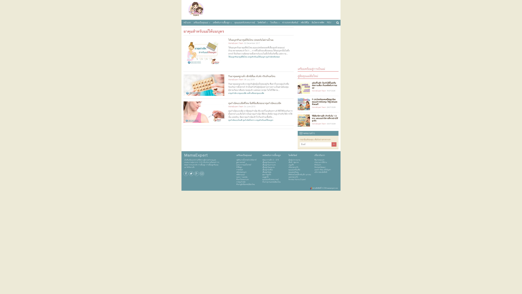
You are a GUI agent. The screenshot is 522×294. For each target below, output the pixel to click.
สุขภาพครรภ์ (240, 162)
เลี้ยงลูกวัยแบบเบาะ (269, 162)
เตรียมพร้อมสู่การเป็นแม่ (311, 69)
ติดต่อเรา (317, 165)
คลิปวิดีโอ (305, 22)
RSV (329, 22)
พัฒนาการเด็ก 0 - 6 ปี (270, 160)
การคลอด (239, 170)
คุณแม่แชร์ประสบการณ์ (244, 22)
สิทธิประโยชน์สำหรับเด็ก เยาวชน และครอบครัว (299, 175)
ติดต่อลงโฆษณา (320, 167)
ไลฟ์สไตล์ (262, 22)
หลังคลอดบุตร (241, 172)
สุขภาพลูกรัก (266, 174)
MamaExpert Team (235, 43)
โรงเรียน (274, 22)
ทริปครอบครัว (293, 167)
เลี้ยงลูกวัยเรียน (267, 170)
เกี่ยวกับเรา (319, 155)
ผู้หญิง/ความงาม (294, 160)
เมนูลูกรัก (265, 177)
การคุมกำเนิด (241, 182)
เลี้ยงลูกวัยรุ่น (266, 172)
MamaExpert (196, 9)
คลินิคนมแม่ (240, 174)
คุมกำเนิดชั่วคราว (249, 120)
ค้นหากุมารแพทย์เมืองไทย (271, 182)
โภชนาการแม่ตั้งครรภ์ (243, 165)
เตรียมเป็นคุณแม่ (201, 22)
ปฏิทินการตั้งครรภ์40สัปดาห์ (246, 160)
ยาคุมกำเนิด (232, 93)
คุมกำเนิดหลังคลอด (273, 56)
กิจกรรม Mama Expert (297, 179)
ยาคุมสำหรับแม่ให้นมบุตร (256, 56)
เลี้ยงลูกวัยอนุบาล (268, 167)
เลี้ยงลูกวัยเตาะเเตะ (269, 165)
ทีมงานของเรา (319, 160)
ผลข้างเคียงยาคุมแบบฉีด (255, 93)
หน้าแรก (187, 22)
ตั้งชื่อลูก (239, 167)
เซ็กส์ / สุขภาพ (293, 162)
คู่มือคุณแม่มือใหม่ (308, 76)
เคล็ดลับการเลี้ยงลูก (221, 22)
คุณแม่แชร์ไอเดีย (294, 170)
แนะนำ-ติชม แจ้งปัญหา (322, 170)
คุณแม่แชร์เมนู (293, 172)
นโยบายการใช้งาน (320, 162)
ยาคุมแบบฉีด (241, 93)
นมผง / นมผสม (241, 177)
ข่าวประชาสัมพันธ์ (290, 22)
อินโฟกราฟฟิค (318, 22)
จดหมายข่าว (308, 133)
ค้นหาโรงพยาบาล (242, 179)
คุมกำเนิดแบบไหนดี (235, 120)
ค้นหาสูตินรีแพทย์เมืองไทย (245, 184)
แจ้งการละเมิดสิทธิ (320, 172)
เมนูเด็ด (291, 165)
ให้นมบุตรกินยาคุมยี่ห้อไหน (237, 56)
